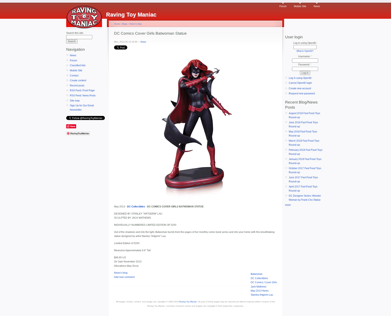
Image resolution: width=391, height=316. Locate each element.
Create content (78, 80)
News (317, 6)
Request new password (302, 93)
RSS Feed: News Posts (83, 95)
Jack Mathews (258, 286)
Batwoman (256, 274)
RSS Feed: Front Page (82, 90)
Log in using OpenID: (305, 43)
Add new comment (124, 277)
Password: (305, 64)
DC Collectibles (259, 278)
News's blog (136, 24)
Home (117, 24)
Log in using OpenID (300, 78)
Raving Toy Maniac (188, 302)
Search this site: (75, 33)
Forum (283, 6)
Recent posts (77, 85)
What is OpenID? (305, 51)
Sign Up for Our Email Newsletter (82, 107)
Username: (305, 56)
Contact (74, 75)
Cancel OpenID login (300, 82)
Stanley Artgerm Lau (262, 294)
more (288, 205)
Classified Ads (78, 65)
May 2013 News (260, 290)
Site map (75, 100)
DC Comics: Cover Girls (264, 282)
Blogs (124, 24)
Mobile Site (300, 6)
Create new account (300, 88)
